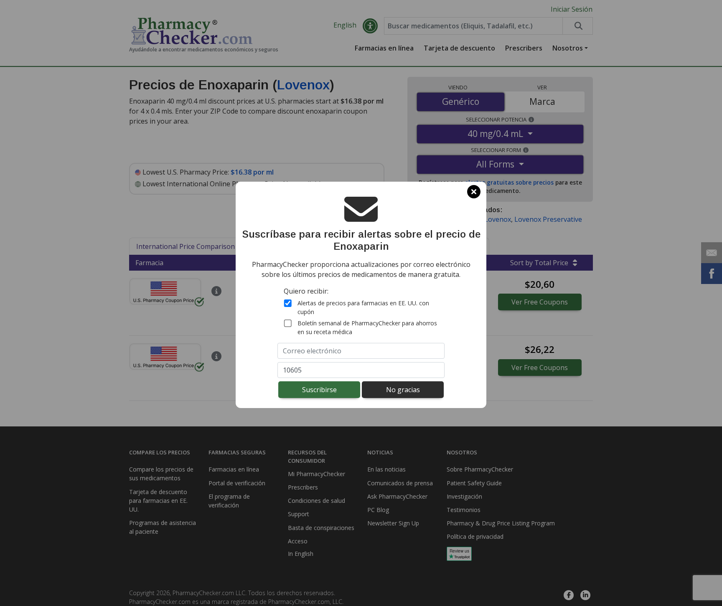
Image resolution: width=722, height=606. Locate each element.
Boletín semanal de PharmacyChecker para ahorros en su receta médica (367, 327)
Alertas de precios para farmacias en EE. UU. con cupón (363, 307)
